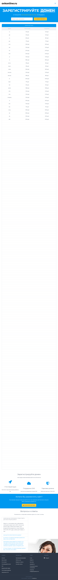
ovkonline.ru (34, 578)
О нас (31, 558)
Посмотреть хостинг (29, 505)
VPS (2, 566)
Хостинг (3, 558)
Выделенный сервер (6, 568)
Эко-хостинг (4, 560)
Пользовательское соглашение (34, 567)
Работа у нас (18, 560)
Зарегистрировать (41, 18)
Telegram (47, 558)
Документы (32, 564)
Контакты (32, 562)
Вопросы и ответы (19, 562)
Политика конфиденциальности (34, 570)
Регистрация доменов (6, 570)
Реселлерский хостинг (6, 564)
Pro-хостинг (4, 562)
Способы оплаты (19, 564)
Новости (31, 560)
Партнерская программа (21, 558)
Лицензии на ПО (5, 572)
